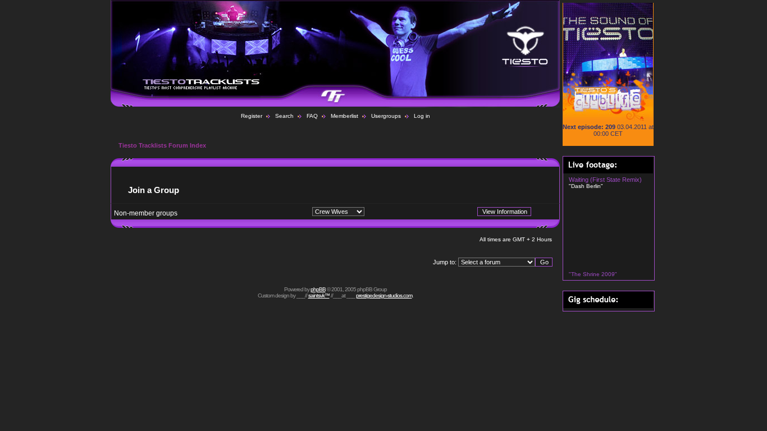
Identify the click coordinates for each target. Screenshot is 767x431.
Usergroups (386, 116)
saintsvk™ (319, 295)
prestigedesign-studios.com (384, 295)
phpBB (318, 289)
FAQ (312, 116)
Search (284, 116)
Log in (422, 116)
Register (251, 116)
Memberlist (344, 116)
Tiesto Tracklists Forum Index (162, 145)
